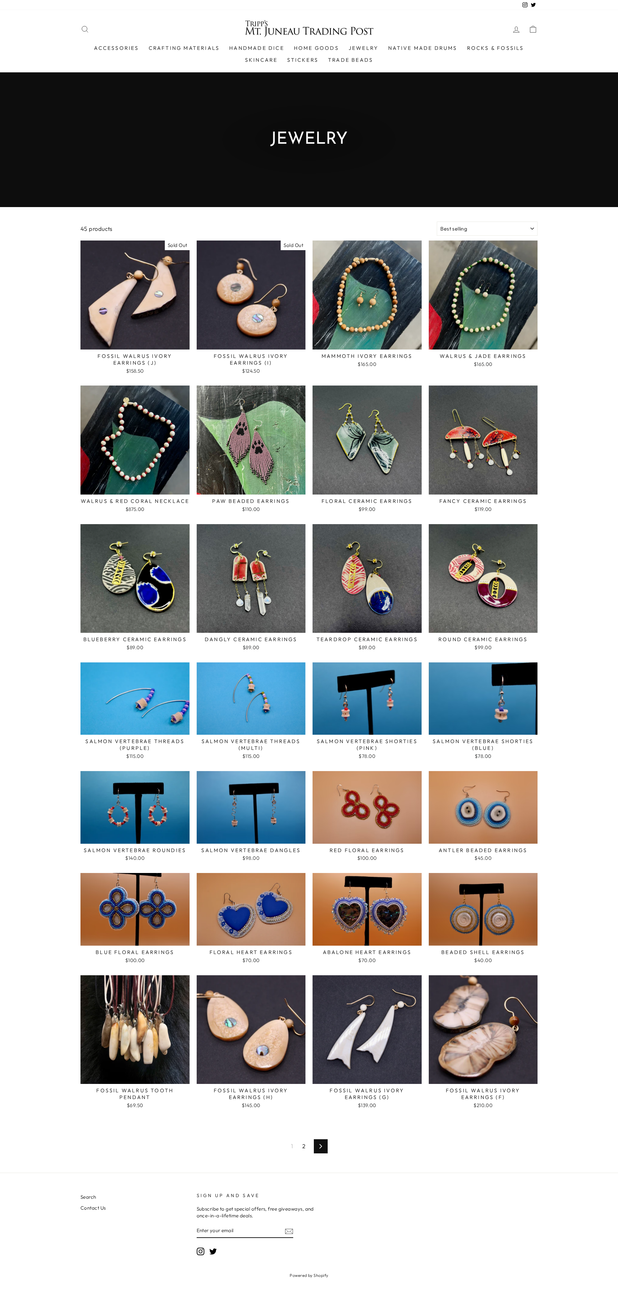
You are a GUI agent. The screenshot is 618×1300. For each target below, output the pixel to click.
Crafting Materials (184, 48)
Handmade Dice (256, 48)
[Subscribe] (289, 1231)
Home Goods (316, 48)
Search (88, 1197)
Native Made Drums (422, 48)
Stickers (302, 60)
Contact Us (93, 1208)
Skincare (261, 60)
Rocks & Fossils (495, 48)
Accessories (116, 48)
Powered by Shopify (309, 1275)
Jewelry (364, 48)
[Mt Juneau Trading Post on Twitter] (213, 1251)
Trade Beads (350, 60)
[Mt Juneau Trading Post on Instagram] (200, 1251)
